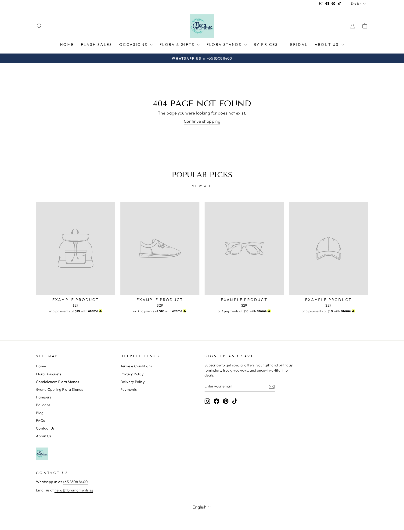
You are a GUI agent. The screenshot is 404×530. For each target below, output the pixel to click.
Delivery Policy (132, 382)
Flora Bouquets (48, 374)
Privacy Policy (132, 374)
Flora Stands (224, 44)
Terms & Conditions (136, 366)
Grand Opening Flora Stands (59, 389)
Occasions (134, 44)
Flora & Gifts (177, 44)
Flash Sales (96, 44)
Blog (40, 413)
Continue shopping (202, 121)
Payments (128, 389)
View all (202, 186)
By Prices (267, 44)
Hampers (43, 397)
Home (67, 44)
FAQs (40, 420)
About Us (327, 44)
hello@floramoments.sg (73, 490)
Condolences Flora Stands (57, 382)
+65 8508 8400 (75, 482)
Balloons (43, 405)
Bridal (299, 44)
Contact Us (45, 428)
